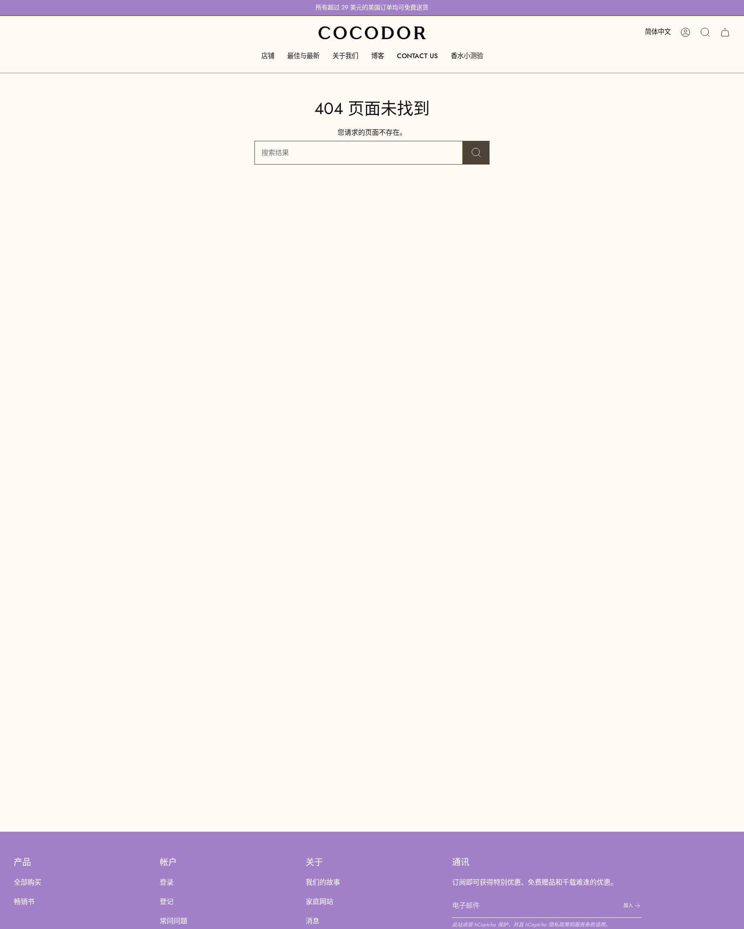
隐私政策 (559, 925)
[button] (268, 56)
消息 (312, 921)
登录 (167, 882)
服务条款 (584, 925)
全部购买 (27, 882)
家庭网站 (319, 902)
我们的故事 (323, 882)
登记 (167, 902)
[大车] (725, 32)
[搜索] (476, 153)
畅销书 (24, 902)
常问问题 (173, 921)
